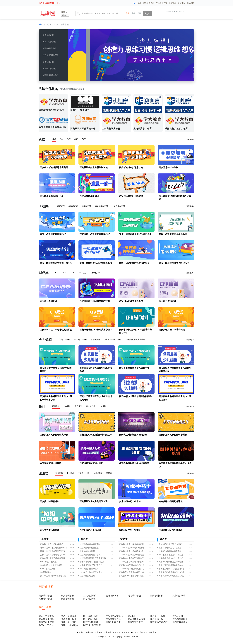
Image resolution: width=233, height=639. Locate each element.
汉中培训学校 (178, 595)
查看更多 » (190, 139)
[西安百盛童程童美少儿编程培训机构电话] (57, 365)
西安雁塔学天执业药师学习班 (94, 501)
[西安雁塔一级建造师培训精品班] (96, 231)
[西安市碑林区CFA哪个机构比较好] (57, 326)
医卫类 (44, 473)
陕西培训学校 (161, 3)
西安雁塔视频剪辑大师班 (91, 463)
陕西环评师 (177, 616)
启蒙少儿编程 (64, 340)
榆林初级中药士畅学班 (130, 530)
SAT (69, 139)
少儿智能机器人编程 (112, 340)
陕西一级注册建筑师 (70, 622)
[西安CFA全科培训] (57, 298)
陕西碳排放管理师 (92, 625)
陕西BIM (132, 616)
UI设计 (104, 406)
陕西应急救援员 (180, 622)
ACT (84, 139)
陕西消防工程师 (90, 616)
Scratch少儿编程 (80, 340)
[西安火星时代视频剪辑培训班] (136, 431)
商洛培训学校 (89, 599)
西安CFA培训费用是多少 (131, 301)
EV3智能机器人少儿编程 (135, 340)
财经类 (44, 273)
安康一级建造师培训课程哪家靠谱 (96, 263)
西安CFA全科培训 (48, 301)
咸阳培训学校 (112, 595)
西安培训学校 (45, 595)
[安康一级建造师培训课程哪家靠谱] (96, 260)
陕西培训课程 (148, 3)
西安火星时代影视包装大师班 (54, 434)
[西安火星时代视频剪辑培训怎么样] (96, 431)
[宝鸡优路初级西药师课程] (176, 527)
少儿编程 (45, 340)
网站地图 (190, 3)
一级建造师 (60, 206)
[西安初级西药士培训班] (96, 527)
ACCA (65, 273)
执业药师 (59, 473)
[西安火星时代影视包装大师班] (57, 431)
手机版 (138, 3)
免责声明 (152, 632)
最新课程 (181, 3)
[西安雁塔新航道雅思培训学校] (96, 164)
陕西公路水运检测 (136, 619)
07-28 (72, 544)
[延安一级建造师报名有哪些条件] (176, 260)
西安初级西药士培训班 (90, 530)
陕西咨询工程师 (68, 619)
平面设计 (78, 406)
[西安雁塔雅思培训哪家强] (136, 193)
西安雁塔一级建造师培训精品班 (95, 234)
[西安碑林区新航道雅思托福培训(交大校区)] (116, 103)
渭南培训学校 (134, 595)
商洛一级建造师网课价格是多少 (134, 263)
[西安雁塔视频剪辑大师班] (96, 460)
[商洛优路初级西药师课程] (176, 498)
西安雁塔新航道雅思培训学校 (94, 167)
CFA (57, 273)
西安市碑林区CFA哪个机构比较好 (56, 329)
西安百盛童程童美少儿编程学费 (134, 368)
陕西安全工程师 (90, 619)
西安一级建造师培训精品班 (53, 234)
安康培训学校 (67, 599)
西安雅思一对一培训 (168, 167)
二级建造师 (73, 206)
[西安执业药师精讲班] (57, 498)
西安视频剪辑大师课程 (50, 463)
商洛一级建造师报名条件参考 (173, 234)
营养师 (109, 473)
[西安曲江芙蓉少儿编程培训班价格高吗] (96, 365)
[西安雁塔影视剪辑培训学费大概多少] (176, 460)
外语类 (163, 539)
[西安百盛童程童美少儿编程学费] (136, 365)
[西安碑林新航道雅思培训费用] (57, 164)
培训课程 (98, 632)
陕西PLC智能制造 (69, 625)
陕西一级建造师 (46, 616)
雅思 (54, 139)
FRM (73, 273)
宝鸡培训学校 (89, 595)
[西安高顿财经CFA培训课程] (176, 326)
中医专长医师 (83, 473)
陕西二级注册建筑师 (92, 622)
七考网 (50, 24)
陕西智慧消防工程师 (181, 619)
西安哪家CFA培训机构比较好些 (95, 301)
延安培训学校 (156, 595)
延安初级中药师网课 (49, 530)
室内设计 (67, 406)
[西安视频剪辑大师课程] (57, 460)
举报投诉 (143, 632)
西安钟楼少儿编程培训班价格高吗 (135, 396)
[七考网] (47, 15)
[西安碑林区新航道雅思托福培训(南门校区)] (179, 103)
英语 (42, 139)
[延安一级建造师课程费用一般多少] (57, 260)
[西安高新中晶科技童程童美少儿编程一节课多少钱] (57, 393)
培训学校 (107, 632)
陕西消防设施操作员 (115, 616)
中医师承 (70, 473)
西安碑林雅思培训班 (89, 196)
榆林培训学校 (45, 599)
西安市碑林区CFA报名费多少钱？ (96, 329)
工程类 (44, 206)
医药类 (84, 539)
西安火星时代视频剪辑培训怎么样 (96, 434)
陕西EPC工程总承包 (48, 625)
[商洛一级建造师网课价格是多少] (136, 260)
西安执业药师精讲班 (49, 501)
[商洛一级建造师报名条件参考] (176, 231)
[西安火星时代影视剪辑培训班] (176, 431)
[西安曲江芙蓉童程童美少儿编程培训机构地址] (176, 365)
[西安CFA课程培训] (176, 298)
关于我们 (80, 632)
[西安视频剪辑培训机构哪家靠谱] (136, 460)
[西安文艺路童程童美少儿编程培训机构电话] (96, 393)
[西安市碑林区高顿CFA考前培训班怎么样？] (136, 326)
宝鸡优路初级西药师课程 (171, 530)
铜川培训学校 (67, 595)
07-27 (111, 562)
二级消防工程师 (101, 206)
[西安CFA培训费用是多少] (136, 298)
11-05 (151, 544)
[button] (124, 78)
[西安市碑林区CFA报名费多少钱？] (96, 326)
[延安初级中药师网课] (57, 527)
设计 (42, 406)
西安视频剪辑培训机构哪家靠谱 (134, 463)
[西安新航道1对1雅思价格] (136, 164)
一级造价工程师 (118, 206)
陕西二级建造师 (68, 616)
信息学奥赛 (95, 340)
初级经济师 (95, 273)
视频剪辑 (56, 406)
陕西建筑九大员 (113, 619)
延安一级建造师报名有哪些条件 (174, 263)
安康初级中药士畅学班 (130, 501)
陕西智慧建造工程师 (137, 622)
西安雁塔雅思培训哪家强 (131, 196)
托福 (61, 139)
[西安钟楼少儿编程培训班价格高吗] (136, 393)
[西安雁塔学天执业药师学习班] (96, 498)
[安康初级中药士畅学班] (136, 498)
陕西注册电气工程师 (115, 622)
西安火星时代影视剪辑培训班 (173, 434)
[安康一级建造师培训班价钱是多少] (136, 231)
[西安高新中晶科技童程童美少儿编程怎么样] (176, 393)
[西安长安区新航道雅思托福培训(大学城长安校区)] (148, 103)
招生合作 (89, 632)
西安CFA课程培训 (167, 301)
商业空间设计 (91, 406)
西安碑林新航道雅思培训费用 (54, 167)
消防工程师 (86, 206)
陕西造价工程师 (157, 616)
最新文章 (172, 3)
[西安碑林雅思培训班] (96, 193)
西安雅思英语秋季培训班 (52, 196)
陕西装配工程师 (46, 622)
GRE (76, 139)
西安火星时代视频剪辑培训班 (133, 434)
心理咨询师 (97, 473)
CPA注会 (82, 273)
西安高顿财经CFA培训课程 (172, 329)
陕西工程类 (45, 607)
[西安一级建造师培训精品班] (57, 231)
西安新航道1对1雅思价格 (131, 167)
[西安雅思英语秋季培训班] (57, 193)
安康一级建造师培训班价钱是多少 (135, 234)
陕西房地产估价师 (158, 622)
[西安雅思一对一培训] (176, 164)
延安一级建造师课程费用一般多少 (56, 263)
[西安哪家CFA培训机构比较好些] (96, 298)
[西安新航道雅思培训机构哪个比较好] (176, 193)
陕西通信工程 (156, 619)
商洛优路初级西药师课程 (171, 501)
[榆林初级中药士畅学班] (136, 527)
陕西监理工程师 (46, 619)
